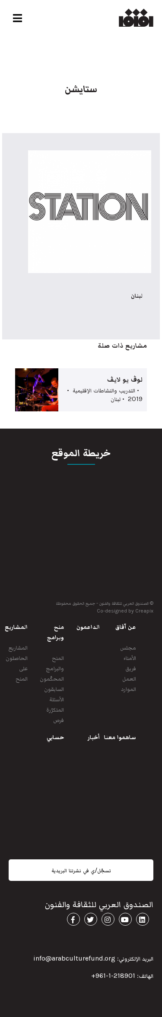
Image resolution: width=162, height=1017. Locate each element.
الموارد (128, 688)
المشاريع (18, 647)
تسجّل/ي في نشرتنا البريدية (81, 870)
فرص (58, 719)
